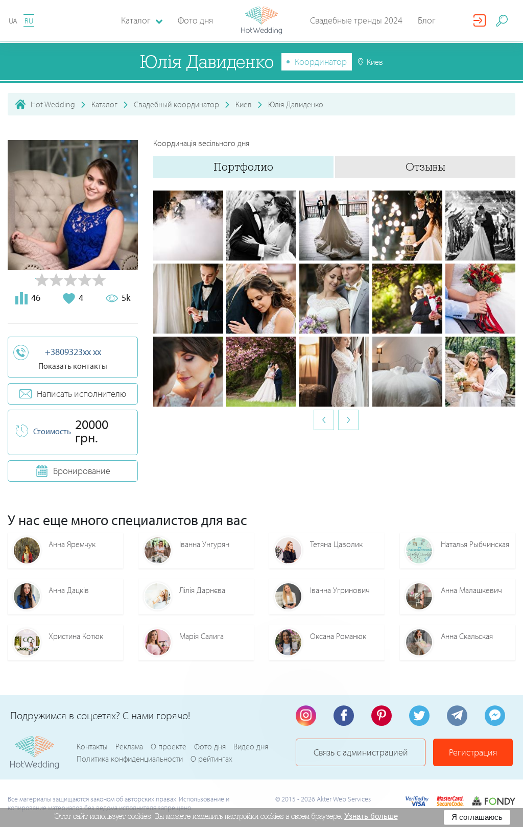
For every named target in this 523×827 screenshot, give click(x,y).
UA (13, 21)
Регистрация (473, 752)
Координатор (321, 61)
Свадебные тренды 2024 (356, 20)
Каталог (104, 104)
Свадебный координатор (176, 104)
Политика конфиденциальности (130, 758)
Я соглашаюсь (477, 817)
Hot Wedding (53, 104)
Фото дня (195, 20)
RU (29, 21)
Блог (427, 20)
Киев (243, 104)
